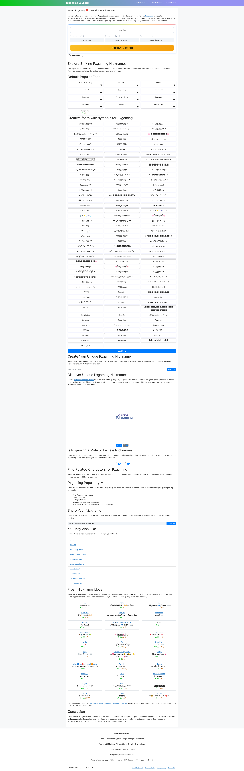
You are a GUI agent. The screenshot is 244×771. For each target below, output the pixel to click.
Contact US (171, 768)
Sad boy (159, 693)
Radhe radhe (85, 632)
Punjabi (122, 664)
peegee (72, 540)
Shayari (122, 613)
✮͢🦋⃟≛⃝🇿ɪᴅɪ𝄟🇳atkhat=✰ (122, 622)
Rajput (84, 684)
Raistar (84, 622)
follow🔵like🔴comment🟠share (85, 664)
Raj (122, 642)
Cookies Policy (150, 768)
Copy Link (171, 523)
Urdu (85, 642)
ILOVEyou (85, 613)
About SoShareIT (137, 768)
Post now (171, 369)
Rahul (122, 603)
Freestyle (84, 674)
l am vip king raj (76, 583)
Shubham (159, 684)
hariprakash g (75, 569)
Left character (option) (77, 36)
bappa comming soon (78, 554)
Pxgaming (149, 16)
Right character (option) (147, 36)
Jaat (122, 693)
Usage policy (161, 768)
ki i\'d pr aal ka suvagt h (79, 578)
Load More (122, 351)
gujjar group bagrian (77, 564)
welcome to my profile (122, 652)
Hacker (159, 664)
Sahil (122, 684)
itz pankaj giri (75, 574)
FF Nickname (140, 3)
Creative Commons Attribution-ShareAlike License (107, 703)
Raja (85, 652)
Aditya (159, 652)
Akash (122, 674)
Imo (159, 603)
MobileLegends (159, 674)
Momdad (159, 632)
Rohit (85, 693)
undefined (159, 613)
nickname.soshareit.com (84, 380)
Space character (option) (112, 36)
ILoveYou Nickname (155, 3)
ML (85, 603)
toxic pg (73, 545)
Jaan (122, 632)
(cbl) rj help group (76, 550)
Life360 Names (171, 3)
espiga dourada (76, 559)
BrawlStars (159, 642)
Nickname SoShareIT (78, 2)
